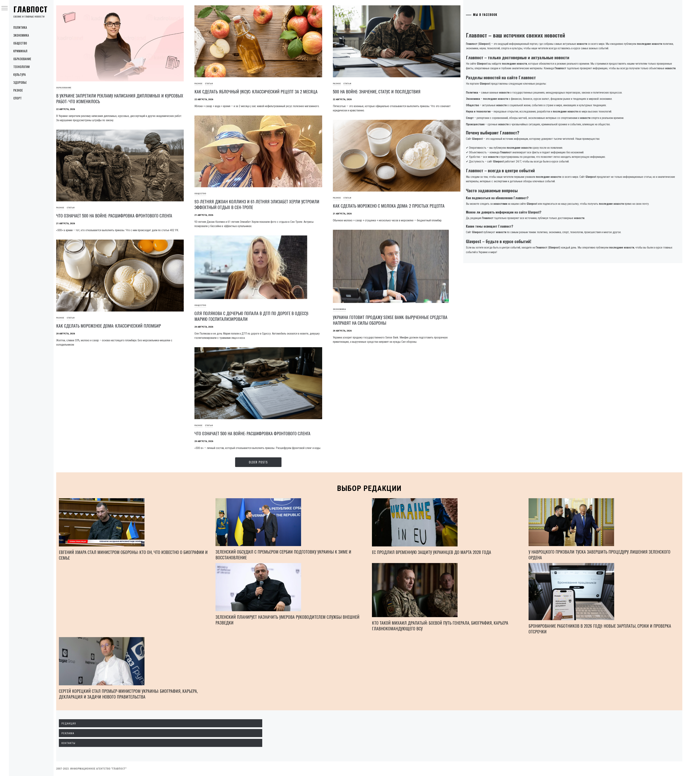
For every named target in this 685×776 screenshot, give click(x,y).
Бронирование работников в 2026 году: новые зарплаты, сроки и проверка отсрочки (600, 628)
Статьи (209, 83)
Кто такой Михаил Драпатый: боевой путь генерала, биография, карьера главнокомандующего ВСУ (440, 625)
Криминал (20, 51)
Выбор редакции (369, 488)
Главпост (30, 9)
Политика (20, 27)
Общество (20, 43)
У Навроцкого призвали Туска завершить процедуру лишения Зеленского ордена (599, 554)
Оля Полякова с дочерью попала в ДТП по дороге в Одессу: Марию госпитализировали (251, 316)
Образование (22, 59)
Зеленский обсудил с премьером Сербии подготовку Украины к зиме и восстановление (283, 554)
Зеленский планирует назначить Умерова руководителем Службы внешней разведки (287, 620)
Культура (19, 74)
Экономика (21, 35)
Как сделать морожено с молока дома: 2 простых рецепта (389, 205)
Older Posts (258, 462)
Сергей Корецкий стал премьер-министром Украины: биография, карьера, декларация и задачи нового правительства (128, 694)
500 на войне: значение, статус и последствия (376, 91)
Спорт (17, 98)
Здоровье (20, 82)
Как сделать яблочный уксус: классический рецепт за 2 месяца (256, 91)
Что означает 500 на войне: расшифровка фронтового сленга (114, 215)
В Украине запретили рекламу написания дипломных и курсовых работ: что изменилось (119, 98)
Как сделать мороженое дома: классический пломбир (108, 325)
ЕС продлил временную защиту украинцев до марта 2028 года (431, 552)
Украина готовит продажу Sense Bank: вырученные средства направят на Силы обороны (390, 320)
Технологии (21, 67)
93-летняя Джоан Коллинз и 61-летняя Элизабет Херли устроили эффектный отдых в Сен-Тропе (256, 204)
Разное (18, 90)
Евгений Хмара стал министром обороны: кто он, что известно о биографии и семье (133, 555)
